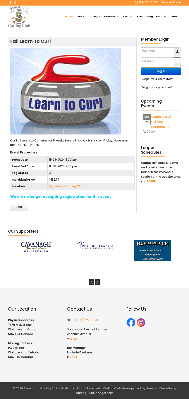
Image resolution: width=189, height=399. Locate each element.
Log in (161, 71)
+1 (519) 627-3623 (85, 320)
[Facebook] (130, 322)
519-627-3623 (148, 2)
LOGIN (151, 181)
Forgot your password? (157, 87)
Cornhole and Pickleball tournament (161, 122)
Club (78, 16)
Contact (174, 16)
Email (74, 339)
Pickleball (110, 16)
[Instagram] (15, 2)
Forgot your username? (157, 79)
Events (127, 16)
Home (69, 16)
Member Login (171, 2)
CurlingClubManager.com (94, 393)
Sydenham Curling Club (66, 186)
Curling (93, 16)
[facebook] (10, 2)
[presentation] (91, 282)
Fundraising (145, 16)
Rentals (161, 16)
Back (19, 207)
